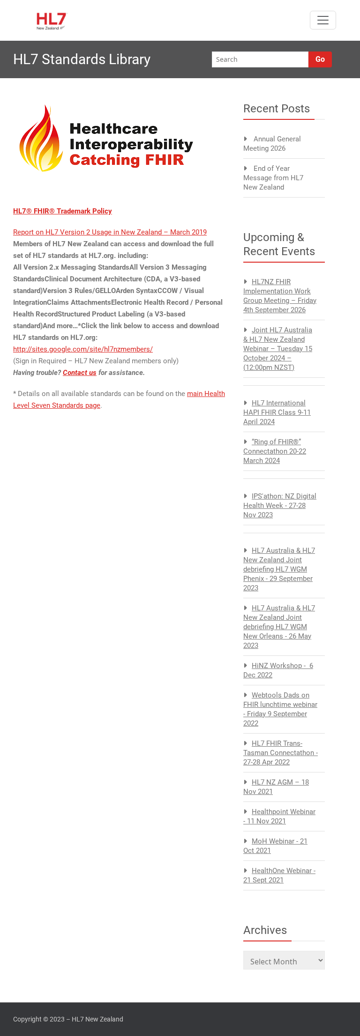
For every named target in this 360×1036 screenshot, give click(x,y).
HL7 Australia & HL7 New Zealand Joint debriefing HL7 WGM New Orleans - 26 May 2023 (279, 627)
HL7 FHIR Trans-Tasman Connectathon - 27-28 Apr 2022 (280, 752)
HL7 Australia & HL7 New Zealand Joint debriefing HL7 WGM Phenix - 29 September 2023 (279, 569)
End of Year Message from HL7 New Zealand (273, 177)
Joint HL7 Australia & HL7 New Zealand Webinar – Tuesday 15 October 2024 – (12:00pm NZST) (277, 349)
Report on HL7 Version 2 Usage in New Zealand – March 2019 (110, 232)
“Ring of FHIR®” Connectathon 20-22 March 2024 (274, 451)
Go (320, 59)
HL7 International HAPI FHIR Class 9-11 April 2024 (277, 412)
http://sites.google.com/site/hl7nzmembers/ (83, 349)
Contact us (80, 372)
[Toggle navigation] (323, 20)
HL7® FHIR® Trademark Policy (62, 211)
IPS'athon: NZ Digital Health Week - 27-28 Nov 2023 (279, 505)
